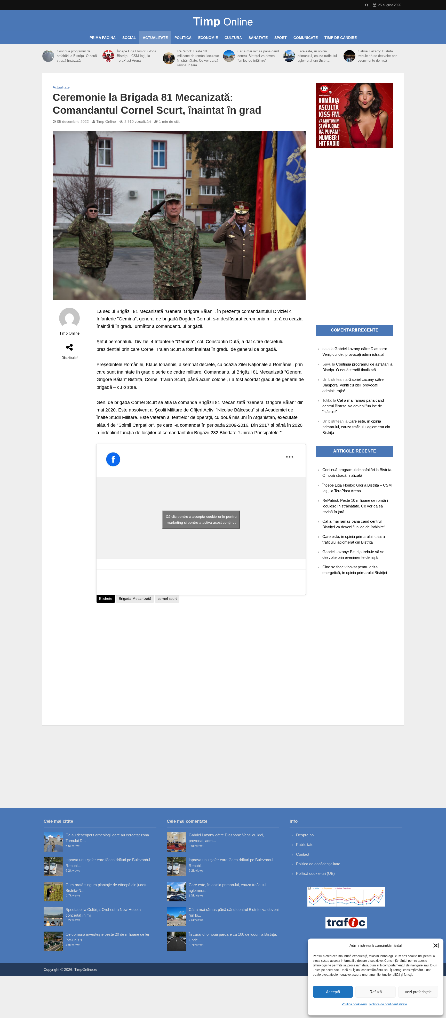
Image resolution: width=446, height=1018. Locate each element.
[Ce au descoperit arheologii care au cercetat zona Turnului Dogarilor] (53, 842)
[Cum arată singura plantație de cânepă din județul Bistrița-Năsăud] (53, 891)
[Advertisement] (201, 659)
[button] (435, 945)
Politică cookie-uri (354, 1004)
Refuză (376, 992)
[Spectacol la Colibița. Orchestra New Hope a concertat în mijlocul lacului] (53, 916)
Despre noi (305, 835)
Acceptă (333, 992)
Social (129, 38)
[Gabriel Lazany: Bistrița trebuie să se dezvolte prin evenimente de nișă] (349, 56)
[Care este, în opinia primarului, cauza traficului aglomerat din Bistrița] (289, 56)
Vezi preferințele (418, 992)
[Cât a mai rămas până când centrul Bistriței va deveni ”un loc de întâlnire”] (229, 56)
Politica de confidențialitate (388, 1004)
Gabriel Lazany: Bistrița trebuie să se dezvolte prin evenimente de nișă (377, 55)
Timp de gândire (340, 38)
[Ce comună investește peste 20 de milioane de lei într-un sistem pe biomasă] (53, 941)
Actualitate (155, 38)
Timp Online (106, 121)
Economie (208, 38)
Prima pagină (103, 38)
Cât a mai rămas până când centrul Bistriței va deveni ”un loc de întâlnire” (258, 55)
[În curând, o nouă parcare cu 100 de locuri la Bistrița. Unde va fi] (176, 941)
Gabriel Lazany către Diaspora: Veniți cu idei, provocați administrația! (353, 385)
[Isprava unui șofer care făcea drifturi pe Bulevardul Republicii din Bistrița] (53, 866)
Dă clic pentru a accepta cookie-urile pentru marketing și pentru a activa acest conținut (201, 519)
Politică (183, 38)
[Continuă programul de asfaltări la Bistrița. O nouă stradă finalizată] (48, 56)
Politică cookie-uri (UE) (315, 873)
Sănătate (258, 38)
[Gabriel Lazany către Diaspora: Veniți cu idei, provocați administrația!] (176, 842)
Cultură (233, 38)
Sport (280, 38)
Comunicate (305, 38)
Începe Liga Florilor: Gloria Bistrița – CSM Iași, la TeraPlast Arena (136, 55)
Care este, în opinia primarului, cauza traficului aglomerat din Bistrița (317, 55)
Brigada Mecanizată (135, 598)
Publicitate (304, 844)
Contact (302, 854)
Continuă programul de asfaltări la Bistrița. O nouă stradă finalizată (77, 55)
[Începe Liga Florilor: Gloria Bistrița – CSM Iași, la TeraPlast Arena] (108, 56)
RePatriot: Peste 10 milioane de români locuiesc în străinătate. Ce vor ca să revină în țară (198, 58)
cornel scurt (167, 598)
